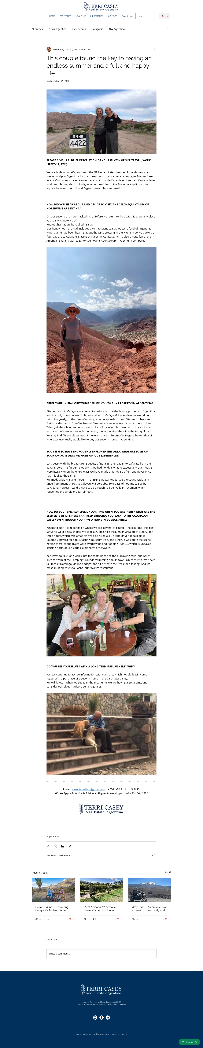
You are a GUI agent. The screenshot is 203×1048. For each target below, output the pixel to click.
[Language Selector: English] (164, 16)
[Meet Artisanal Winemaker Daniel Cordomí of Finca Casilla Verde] (101, 890)
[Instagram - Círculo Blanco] (95, 1017)
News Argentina (57, 29)
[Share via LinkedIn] (62, 846)
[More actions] (154, 49)
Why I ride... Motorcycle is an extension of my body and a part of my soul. (149, 908)
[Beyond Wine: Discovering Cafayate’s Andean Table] (53, 890)
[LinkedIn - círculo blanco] (108, 1017)
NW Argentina (117, 29)
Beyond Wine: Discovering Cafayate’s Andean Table (52, 908)
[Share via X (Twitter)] (55, 846)
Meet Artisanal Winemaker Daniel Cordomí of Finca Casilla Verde (100, 908)
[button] (167, 29)
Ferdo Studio (122, 1034)
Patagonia (97, 29)
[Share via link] (69, 846)
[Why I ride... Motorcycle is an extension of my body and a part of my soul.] (149, 890)
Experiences (79, 29)
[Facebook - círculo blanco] (101, 1017)
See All (168, 872)
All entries (37, 29)
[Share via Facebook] (48, 846)
